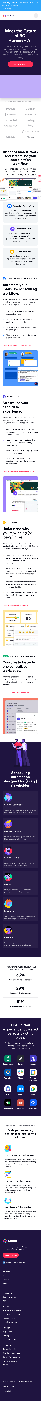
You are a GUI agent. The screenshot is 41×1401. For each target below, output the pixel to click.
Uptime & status (9, 1339)
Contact (6, 1287)
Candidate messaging (11, 1357)
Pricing (5, 1365)
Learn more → (7, 9)
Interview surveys (10, 1361)
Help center (7, 1332)
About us (6, 1275)
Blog (4, 1301)
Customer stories (9, 1297)
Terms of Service (8, 1386)
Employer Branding (10, 1318)
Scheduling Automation (12, 1310)
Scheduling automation (12, 1353)
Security (6, 1335)
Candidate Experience (11, 1314)
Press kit (6, 1283)
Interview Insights (10, 1322)
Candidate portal (9, 1349)
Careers (6, 1279)
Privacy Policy (7, 1391)
